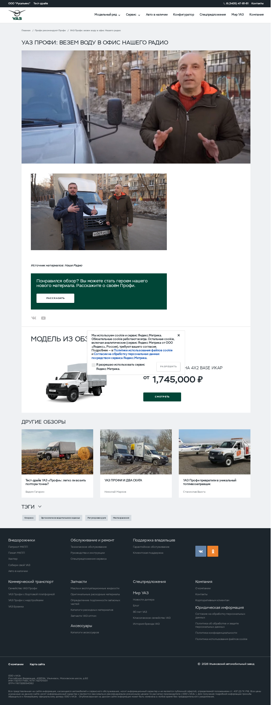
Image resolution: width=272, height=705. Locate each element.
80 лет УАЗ (140, 611)
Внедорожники (21, 540)
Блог (136, 605)
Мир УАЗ (238, 15)
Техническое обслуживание (89, 546)
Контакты (257, 3)
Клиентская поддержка (148, 552)
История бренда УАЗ (146, 623)
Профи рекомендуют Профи (50, 30)
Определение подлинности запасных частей (95, 602)
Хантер (13, 558)
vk (200, 551)
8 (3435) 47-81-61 (237, 3)
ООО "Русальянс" (19, 3)
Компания (256, 15)
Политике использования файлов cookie (143, 350)
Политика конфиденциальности (216, 632)
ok (212, 551)
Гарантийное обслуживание (151, 546)
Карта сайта (37, 664)
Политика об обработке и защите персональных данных (217, 625)
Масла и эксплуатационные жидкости (95, 588)
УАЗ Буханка (16, 606)
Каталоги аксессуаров (85, 632)
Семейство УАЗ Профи (22, 588)
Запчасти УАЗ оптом (83, 615)
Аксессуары (81, 625)
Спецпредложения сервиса (88, 558)
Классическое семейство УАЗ (151, 617)
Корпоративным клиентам (212, 600)
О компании (203, 588)
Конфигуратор (183, 15)
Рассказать (55, 298)
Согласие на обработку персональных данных (220, 615)
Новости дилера (143, 599)
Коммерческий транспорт (30, 581)
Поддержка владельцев (154, 540)
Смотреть (162, 396)
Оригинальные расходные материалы (95, 594)
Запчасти (79, 581)
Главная (26, 30)
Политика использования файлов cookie (221, 639)
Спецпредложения (213, 15)
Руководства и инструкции (88, 552)
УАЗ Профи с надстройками (25, 600)
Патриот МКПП (18, 546)
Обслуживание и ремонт (92, 540)
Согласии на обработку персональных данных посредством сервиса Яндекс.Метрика (126, 356)
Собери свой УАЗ (19, 565)
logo (21, 15)
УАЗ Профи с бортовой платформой (31, 594)
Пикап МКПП (16, 552)
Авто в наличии (157, 15)
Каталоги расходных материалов (92, 609)
